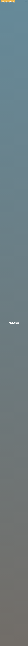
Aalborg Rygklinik (7, 1)
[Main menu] (25, 1)
